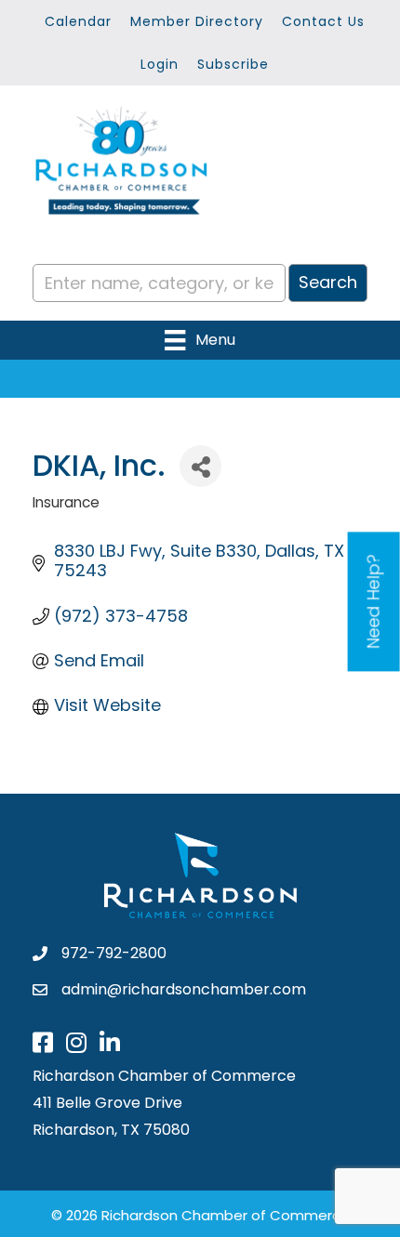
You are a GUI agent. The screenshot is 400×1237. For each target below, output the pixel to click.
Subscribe (233, 64)
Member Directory (196, 21)
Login (159, 64)
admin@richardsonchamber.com (183, 989)
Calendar (78, 21)
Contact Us (323, 21)
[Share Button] (200, 466)
